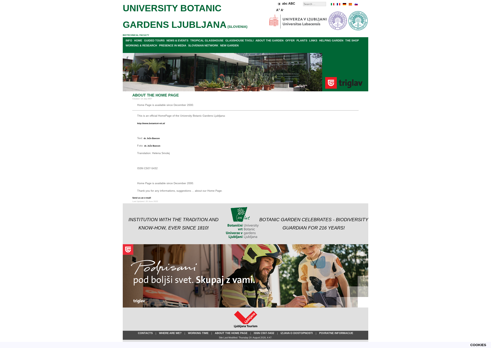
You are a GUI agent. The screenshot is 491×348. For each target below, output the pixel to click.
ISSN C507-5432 (264, 333)
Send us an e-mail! (141, 198)
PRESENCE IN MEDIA (172, 45)
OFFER (290, 40)
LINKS (313, 40)
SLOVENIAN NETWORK (203, 45)
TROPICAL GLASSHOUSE (206, 40)
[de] (344, 4)
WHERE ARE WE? (170, 333)
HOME (138, 40)
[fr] (338, 4)
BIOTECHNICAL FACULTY (136, 35)
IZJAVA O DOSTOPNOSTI (297, 333)
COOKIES (478, 345)
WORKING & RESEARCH (141, 45)
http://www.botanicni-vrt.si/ (151, 123)
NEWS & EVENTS (177, 40)
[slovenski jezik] (356, 4)
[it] (333, 4)
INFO (129, 40)
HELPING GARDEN (331, 40)
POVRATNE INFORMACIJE (336, 333)
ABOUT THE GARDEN (269, 40)
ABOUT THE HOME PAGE (231, 333)
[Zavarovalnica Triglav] (245, 307)
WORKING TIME (198, 333)
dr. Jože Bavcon (152, 138)
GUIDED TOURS (154, 40)
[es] (350, 4)
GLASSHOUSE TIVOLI (239, 40)
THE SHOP (352, 40)
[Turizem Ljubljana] (245, 328)
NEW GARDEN (229, 45)
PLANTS (302, 40)
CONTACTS (145, 333)
